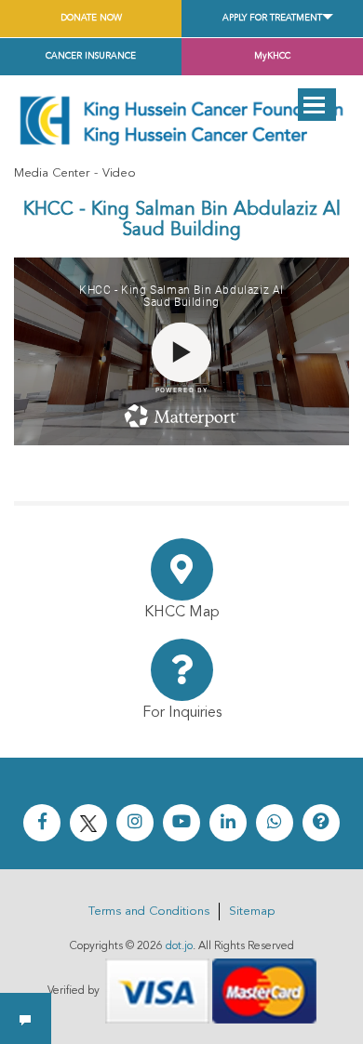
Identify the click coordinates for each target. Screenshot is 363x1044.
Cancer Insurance (91, 56)
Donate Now (91, 18)
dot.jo (179, 946)
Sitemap (252, 911)
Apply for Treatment (272, 18)
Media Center (51, 173)
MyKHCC (272, 56)
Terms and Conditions (148, 911)
